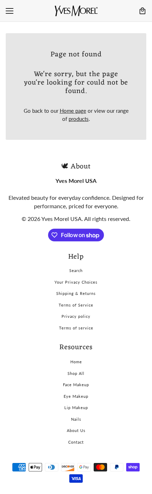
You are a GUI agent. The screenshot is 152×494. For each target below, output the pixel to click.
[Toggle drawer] (9, 11)
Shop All (76, 373)
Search (76, 270)
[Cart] (142, 11)
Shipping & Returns (76, 293)
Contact (76, 442)
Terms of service (76, 328)
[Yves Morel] (76, 11)
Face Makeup (76, 384)
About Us (76, 430)
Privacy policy (76, 316)
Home (76, 361)
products (79, 119)
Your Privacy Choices (76, 282)
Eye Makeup (76, 396)
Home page (73, 110)
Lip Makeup (76, 407)
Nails (76, 419)
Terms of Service (76, 305)
